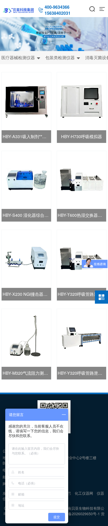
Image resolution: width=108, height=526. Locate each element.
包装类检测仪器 (62, 57)
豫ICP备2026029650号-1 (79, 513)
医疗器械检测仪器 (20, 57)
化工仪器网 (84, 493)
